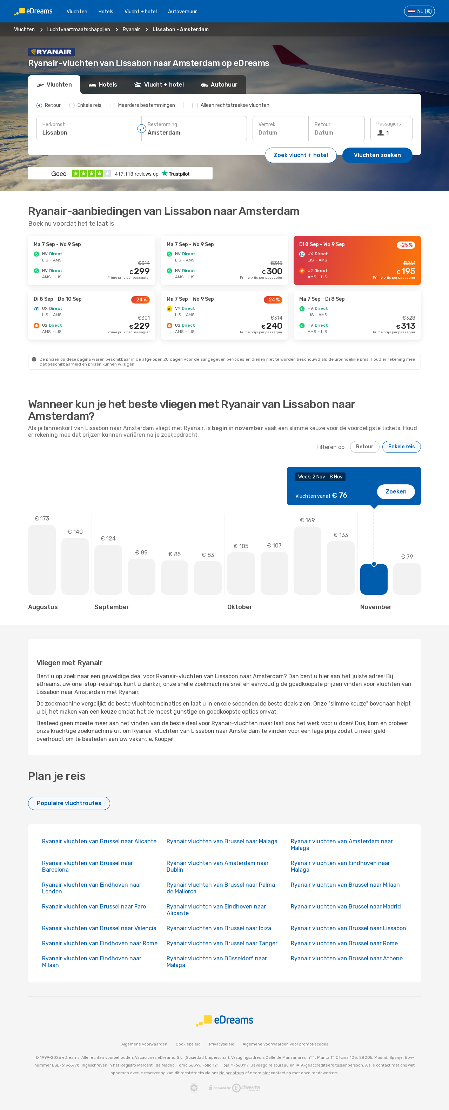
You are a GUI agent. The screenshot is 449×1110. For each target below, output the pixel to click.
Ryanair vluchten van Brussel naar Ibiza (219, 928)
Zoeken (396, 491)
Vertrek (267, 125)
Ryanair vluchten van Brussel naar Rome (344, 943)
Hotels (106, 12)
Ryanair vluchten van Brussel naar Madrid (346, 906)
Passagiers (388, 124)
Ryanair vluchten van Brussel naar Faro (94, 906)
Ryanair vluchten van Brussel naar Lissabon (348, 928)
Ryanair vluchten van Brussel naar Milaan (345, 884)
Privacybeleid (221, 1044)
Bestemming (162, 125)
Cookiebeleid (188, 1044)
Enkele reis (401, 447)
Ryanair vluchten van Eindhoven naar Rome (100, 943)
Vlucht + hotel (141, 12)
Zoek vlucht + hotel (301, 155)
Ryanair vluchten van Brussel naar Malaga (222, 841)
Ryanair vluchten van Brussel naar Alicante (99, 841)
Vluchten (77, 12)
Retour (322, 125)
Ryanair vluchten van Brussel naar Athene (347, 958)
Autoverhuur (182, 12)
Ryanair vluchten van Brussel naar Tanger (222, 943)
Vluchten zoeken (377, 155)
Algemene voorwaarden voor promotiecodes (285, 1044)
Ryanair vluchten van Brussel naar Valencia (99, 928)
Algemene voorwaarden (144, 1044)
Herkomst (53, 125)
